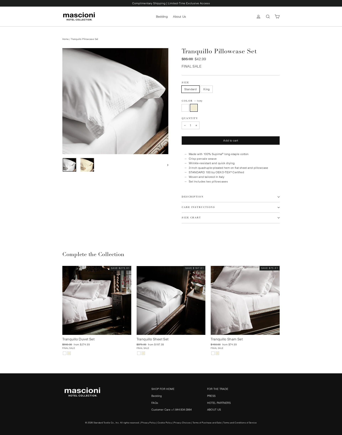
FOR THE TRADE (217, 389)
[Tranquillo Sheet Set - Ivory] (143, 353)
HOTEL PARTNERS (219, 403)
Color (192, 100)
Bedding (162, 16)
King (206, 89)
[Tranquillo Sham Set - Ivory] (217, 353)
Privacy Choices (182, 422)
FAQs (154, 403)
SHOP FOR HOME (162, 389)
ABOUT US (214, 409)
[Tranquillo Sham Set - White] (212, 353)
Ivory (193, 107)
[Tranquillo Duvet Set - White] (64, 353)
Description (192, 196)
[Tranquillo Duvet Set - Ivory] (69, 353)
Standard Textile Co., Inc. (106, 422)
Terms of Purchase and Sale (207, 422)
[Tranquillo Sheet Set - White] (138, 353)
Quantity (190, 118)
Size (185, 83)
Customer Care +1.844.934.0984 (171, 409)
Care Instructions (198, 207)
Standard (190, 89)
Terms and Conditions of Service (240, 422)
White (185, 107)
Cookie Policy (165, 422)
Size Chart (191, 217)
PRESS (211, 396)
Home (65, 39)
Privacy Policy (148, 422)
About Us (179, 16)
